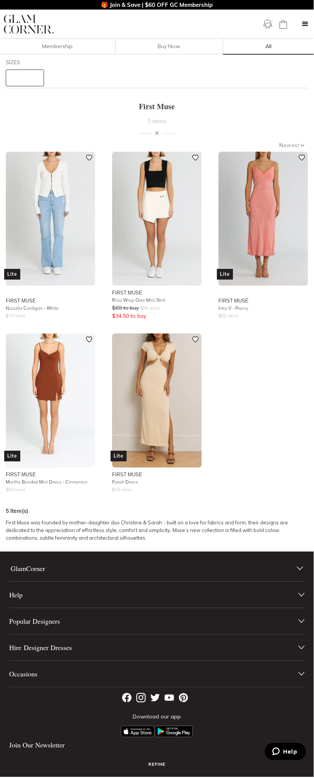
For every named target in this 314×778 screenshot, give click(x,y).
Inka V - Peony (233, 308)
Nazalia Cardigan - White (32, 308)
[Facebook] (127, 697)
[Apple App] (138, 731)
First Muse (21, 301)
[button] (305, 24)
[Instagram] (141, 697)
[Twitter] (155, 697)
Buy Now (169, 46)
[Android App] (174, 731)
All (268, 46)
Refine (157, 764)
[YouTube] (169, 697)
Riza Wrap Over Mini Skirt (139, 300)
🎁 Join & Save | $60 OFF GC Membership (157, 4)
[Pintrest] (183, 697)
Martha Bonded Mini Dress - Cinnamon (47, 482)
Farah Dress (125, 482)
